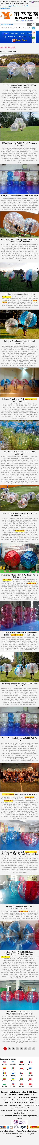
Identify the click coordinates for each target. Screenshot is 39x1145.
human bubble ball (15, 28)
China (30, 1086)
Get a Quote (29, 1133)
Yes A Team (14, 33)
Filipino (13, 1086)
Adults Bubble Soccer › (8, 1131)
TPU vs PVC (22, 37)
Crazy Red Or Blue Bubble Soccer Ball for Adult (19, 196)
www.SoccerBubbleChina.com (10, 1105)
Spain (4, 1070)
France (30, 1064)
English (36, 2)
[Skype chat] (33, 28)
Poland (22, 1070)
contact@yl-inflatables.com (13, 6)
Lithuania (4, 1081)
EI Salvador (30, 1070)
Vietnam (21, 1086)
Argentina (13, 1064)
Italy (13, 1070)
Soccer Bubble (27, 28)
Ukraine (13, 1081)
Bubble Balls (31, 33)
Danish (30, 1081)
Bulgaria (4, 1086)
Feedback (11, 37)
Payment (19, 1136)
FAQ (4, 37)
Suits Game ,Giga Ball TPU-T (19, 794)
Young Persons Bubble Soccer (27, 1131)
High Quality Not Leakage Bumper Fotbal (19, 294)
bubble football (4, 28)
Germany (21, 1064)
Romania (4, 1075)
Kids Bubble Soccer (11, 1133)
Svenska (21, 1081)
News (22, 33)
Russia (13, 1075)
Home (5, 33)
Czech (22, 1075)
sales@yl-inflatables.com (18, 1102)
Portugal (30, 1075)
